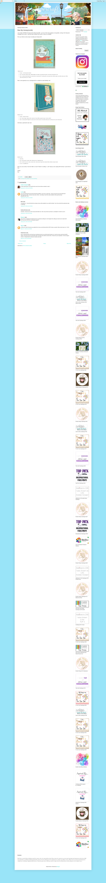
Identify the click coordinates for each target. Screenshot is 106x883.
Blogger (58, 866)
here (81, 40)
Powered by (78, 86)
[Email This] (25, 177)
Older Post (69, 243)
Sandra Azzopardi (24, 184)
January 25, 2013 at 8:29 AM (26, 221)
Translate (85, 31)
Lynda (22, 192)
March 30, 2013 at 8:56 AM (26, 238)
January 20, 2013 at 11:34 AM (26, 197)
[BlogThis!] (26, 177)
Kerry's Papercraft (38, 8)
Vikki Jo (22, 225)
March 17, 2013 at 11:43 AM (26, 228)
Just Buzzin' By (23, 178)
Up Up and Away (34, 178)
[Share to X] (28, 177)
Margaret (23, 217)
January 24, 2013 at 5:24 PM (26, 213)
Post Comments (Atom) (27, 245)
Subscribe (82, 82)
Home (44, 243)
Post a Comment (22, 241)
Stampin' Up (29, 178)
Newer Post (20, 243)
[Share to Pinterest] (31, 177)
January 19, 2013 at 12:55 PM (26, 188)
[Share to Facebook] (29, 177)
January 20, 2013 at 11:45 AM (26, 206)
